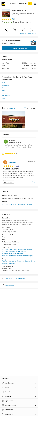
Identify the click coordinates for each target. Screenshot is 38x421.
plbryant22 (12, 162)
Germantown (5, 85)
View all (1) (12, 108)
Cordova (4, 83)
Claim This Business (20, 48)
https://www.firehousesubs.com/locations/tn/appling (17, 255)
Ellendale (4, 90)
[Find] (30, 3)
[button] (35, 4)
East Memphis (6, 95)
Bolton (3, 98)
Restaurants (30, 13)
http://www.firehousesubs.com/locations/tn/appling (17, 204)
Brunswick (5, 93)
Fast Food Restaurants (19, 13)
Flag (33, 182)
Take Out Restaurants (8, 263)
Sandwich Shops (17, 15)
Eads (3, 88)
